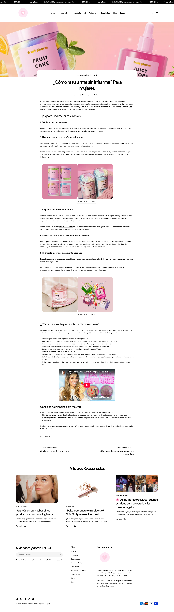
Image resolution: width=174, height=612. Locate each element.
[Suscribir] (60, 555)
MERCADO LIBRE (86, 202)
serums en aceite (63, 267)
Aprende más (21, 526)
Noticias (97, 95)
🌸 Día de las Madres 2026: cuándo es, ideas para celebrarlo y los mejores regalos (137, 503)
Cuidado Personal (77, 563)
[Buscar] (148, 13)
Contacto (74, 578)
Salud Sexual (75, 574)
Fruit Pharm (80, 152)
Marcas (74, 551)
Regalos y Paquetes (78, 570)
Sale (72, 582)
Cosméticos (75, 559)
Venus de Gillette (66, 227)
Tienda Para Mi (27, 604)
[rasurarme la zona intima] (60, 278)
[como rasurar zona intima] (60, 165)
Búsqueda (75, 555)
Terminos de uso (38, 560)
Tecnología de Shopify (42, 604)
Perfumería (75, 567)
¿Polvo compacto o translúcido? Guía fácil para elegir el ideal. (85, 512)
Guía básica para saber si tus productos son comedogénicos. (35, 512)
